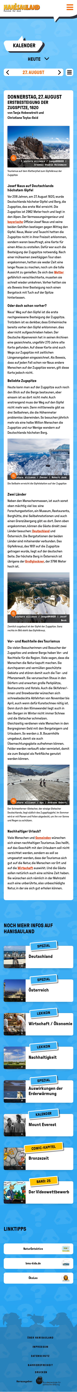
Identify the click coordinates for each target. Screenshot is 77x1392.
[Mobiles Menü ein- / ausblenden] (70, 7)
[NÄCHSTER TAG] (59, 72)
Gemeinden (43, 838)
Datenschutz (40, 1356)
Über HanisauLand (40, 1337)
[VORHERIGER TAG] (7, 72)
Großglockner (34, 561)
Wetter (59, 272)
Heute (34, 59)
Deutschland (41, 531)
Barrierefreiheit (40, 1365)
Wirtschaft (25, 868)
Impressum (40, 1346)
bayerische (15, 222)
